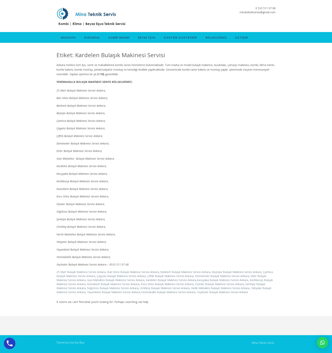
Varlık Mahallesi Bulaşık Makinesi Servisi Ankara (220, 288)
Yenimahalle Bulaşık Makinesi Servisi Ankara (168, 292)
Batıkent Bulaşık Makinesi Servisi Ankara (185, 272)
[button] (322, 342)
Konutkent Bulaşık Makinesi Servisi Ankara (113, 284)
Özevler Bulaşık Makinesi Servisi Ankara (219, 284)
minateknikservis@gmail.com (258, 12)
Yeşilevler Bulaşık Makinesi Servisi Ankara (222, 292)
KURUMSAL (92, 37)
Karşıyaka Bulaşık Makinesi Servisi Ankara (222, 280)
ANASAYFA (68, 37)
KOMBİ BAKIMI (119, 37)
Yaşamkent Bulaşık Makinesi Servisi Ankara (113, 292)
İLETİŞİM (241, 37)
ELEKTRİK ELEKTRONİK (180, 37)
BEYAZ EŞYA (146, 37)
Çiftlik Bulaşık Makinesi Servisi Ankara (170, 276)
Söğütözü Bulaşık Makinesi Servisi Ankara (112, 288)
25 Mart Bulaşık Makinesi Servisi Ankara (81, 272)
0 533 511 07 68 (266, 8)
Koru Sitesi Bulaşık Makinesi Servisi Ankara (167, 284)
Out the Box (76, 342)
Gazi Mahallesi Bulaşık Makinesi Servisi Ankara (115, 280)
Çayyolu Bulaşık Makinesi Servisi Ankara (121, 276)
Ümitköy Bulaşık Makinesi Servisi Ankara (165, 288)
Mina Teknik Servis (263, 343)
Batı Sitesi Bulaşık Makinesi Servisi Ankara (133, 272)
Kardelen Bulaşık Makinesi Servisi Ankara (171, 280)
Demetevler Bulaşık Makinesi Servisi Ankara (222, 276)
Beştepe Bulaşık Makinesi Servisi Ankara (236, 272)
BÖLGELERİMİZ (216, 37)
